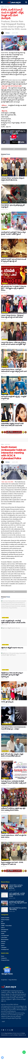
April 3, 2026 (4, 649)
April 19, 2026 (4, 624)
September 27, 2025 (5, 236)
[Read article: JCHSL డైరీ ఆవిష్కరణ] (14, 690)
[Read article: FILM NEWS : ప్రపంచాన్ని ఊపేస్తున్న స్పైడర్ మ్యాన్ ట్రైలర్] (14, 194)
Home (2, 6)
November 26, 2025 (5, 785)
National (3, 941)
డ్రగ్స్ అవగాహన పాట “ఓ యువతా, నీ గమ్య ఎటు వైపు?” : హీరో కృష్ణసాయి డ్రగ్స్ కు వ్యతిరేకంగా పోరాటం (13, 288)
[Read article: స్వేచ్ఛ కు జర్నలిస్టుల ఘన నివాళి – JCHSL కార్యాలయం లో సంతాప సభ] (14, 851)
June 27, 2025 (4, 346)
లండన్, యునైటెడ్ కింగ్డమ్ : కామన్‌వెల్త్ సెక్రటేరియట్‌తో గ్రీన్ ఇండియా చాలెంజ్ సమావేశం (17, 895)
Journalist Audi (5, 935)
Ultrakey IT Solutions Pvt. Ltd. (20, 1035)
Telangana (3, 947)
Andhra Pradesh (5, 917)
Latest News (7, 444)
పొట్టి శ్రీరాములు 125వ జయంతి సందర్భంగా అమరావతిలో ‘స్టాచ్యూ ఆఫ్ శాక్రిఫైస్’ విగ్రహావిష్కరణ (12, 674)
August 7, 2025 (5, 292)
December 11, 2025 (5, 758)
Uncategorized (5, 949)
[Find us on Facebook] (1, 1030)
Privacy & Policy (5, 960)
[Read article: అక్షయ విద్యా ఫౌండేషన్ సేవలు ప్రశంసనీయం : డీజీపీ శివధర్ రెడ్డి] (4, 909)
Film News (7, 6)
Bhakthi (3, 923)
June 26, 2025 (4, 373)
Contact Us (4, 958)
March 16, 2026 (5, 678)
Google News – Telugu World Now (9, 979)
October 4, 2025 (5, 812)
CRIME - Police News (7, 723)
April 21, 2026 (4, 182)
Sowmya (8, 32)
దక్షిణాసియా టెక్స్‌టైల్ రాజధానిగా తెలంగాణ (12, 648)
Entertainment (4, 929)
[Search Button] (26, 2)
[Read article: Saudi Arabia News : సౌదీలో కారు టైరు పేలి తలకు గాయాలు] (14, 824)
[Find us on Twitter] (5, 1030)
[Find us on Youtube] (3, 1030)
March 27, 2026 (5, 209)
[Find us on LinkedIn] (9, 1030)
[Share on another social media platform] (14, 149)
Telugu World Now (8, 1033)
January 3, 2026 (5, 731)
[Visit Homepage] (14, 2)
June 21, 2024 (15, 32)
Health (2, 933)
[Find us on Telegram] (12, 1030)
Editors (3, 927)
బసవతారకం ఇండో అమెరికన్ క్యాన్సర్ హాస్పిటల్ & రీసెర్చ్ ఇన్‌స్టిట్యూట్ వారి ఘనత (18, 902)
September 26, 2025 (5, 263)
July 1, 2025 (4, 319)
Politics (3, 943)
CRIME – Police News (6, 925)
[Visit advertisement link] (14, 432)
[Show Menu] (2, 2)
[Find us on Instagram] (7, 1030)
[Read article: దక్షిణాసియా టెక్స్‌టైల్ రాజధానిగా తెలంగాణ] (14, 636)
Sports (2, 945)
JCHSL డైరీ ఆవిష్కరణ (7, 702)
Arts (2, 921)
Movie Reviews (4, 939)
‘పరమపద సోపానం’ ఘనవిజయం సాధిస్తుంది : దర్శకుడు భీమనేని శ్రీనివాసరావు (16, 886)
